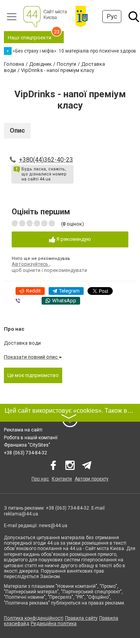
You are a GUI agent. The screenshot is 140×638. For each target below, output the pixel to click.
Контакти (62, 479)
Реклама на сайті (23, 430)
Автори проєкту (91, 479)
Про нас (40, 479)
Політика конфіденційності (33, 618)
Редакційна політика (54, 623)
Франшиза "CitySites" (27, 445)
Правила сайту (81, 618)
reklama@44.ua (21, 514)
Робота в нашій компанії (31, 437)
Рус (112, 16)
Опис (17, 130)
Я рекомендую (73, 239)
